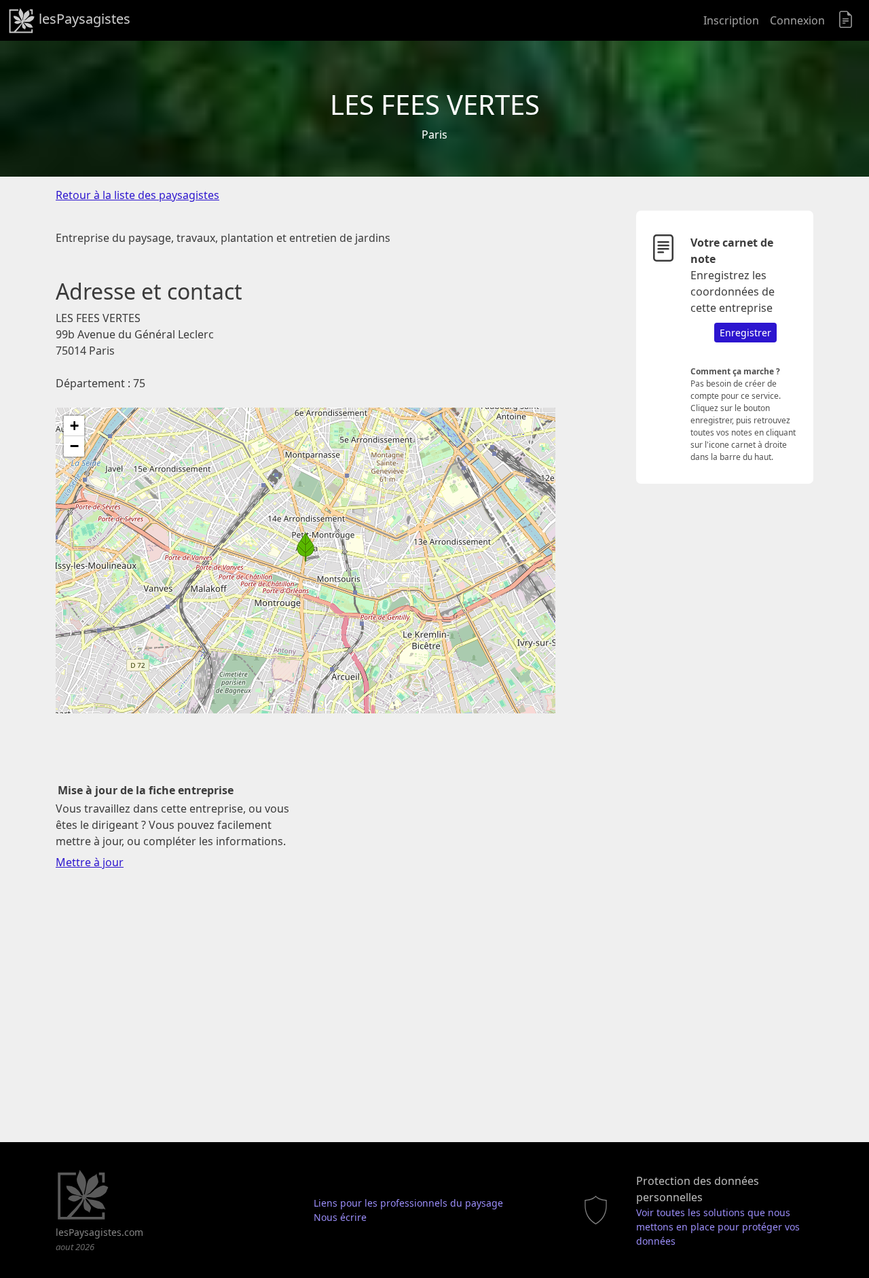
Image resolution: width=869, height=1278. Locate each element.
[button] (305, 547)
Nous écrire (340, 1217)
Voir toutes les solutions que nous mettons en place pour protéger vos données (718, 1226)
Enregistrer (745, 332)
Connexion (797, 20)
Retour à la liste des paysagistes (137, 195)
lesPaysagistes (82, 19)
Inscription (731, 20)
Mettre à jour (90, 862)
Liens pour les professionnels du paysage (408, 1202)
